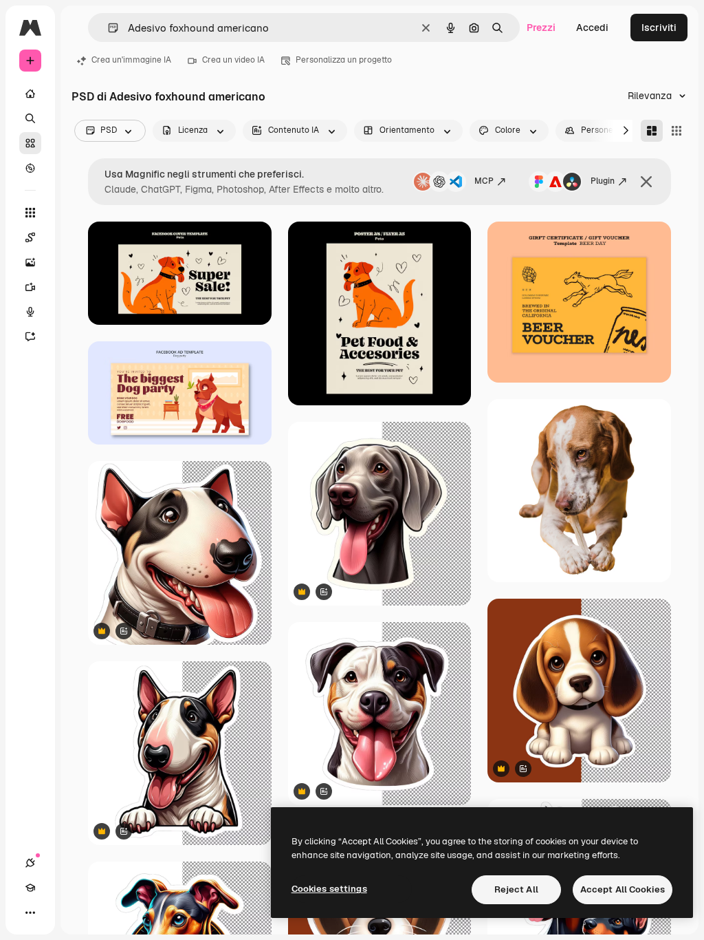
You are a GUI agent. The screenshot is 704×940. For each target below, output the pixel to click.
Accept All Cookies (622, 889)
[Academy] (30, 888)
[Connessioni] (30, 863)
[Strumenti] (30, 213)
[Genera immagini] (30, 262)
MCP (484, 180)
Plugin (603, 180)
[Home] (30, 94)
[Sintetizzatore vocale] (30, 312)
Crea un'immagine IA (131, 59)
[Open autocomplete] (107, 28)
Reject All (516, 889)
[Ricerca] (30, 118)
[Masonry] (652, 131)
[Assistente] (30, 336)
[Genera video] (30, 287)
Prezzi (541, 27)
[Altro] (30, 912)
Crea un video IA (233, 59)
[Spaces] (30, 237)
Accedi (592, 27)
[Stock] (30, 143)
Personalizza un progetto (344, 59)
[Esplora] (30, 168)
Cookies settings (329, 889)
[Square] (677, 131)
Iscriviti (658, 27)
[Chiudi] (646, 181)
